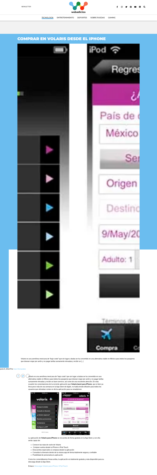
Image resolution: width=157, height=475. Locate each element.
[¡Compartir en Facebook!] (18, 376)
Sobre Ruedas (97, 18)
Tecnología (47, 18)
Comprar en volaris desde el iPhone (61, 38)
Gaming (111, 18)
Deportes (82, 18)
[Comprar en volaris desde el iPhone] (78, 198)
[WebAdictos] (78, 7)
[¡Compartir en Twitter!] (23, 376)
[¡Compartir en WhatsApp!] (28, 376)
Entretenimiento (65, 18)
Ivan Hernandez (20, 369)
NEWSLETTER (26, 6)
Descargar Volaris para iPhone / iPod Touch (51, 466)
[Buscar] (144, 6)
